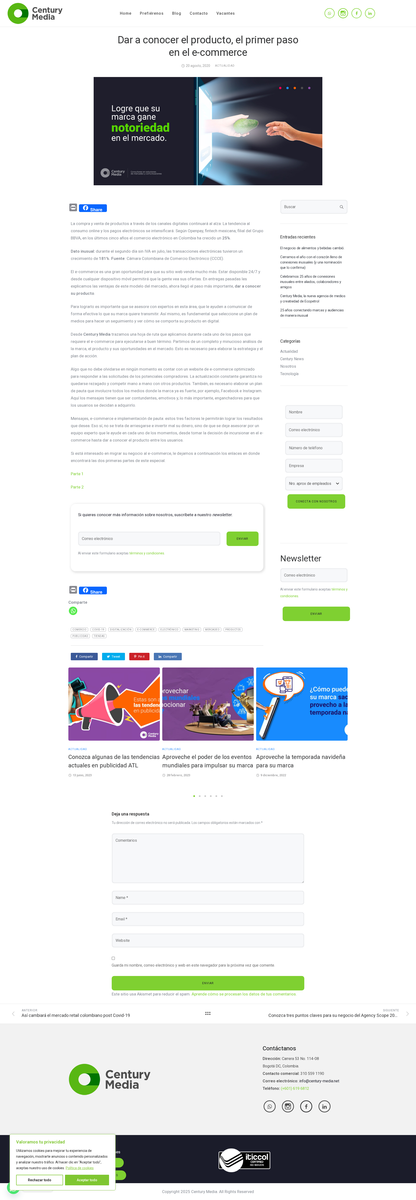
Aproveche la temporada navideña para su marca (300, 761)
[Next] (358, 730)
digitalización (120, 629)
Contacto (199, 13)
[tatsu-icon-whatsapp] (330, 13)
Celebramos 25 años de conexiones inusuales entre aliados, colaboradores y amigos (310, 281)
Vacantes (225, 13)
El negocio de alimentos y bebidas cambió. (312, 248)
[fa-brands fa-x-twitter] (288, 1106)
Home (125, 13)
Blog (176, 13)
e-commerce (146, 629)
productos (233, 629)
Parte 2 (77, 487)
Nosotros (288, 366)
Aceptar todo (87, 1180)
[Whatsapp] (73, 611)
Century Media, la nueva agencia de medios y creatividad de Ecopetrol (312, 298)
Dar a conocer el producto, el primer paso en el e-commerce (208, 46)
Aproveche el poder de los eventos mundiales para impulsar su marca (207, 761)
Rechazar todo (39, 1180)
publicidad (80, 636)
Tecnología (289, 374)
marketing (192, 629)
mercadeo (212, 629)
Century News (292, 359)
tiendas (99, 636)
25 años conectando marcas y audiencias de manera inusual (312, 313)
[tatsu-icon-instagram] (343, 13)
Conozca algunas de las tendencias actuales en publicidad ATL (114, 761)
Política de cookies (80, 1168)
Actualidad (225, 65)
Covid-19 (98, 629)
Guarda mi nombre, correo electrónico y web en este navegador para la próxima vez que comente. (193, 965)
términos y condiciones (146, 553)
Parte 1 (77, 473)
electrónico (169, 629)
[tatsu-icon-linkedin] (370, 13)
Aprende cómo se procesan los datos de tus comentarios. (244, 994)
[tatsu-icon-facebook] (356, 13)
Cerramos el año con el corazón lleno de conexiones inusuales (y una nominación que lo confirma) (311, 262)
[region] (63, 1162)
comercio (79, 629)
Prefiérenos (152, 13)
